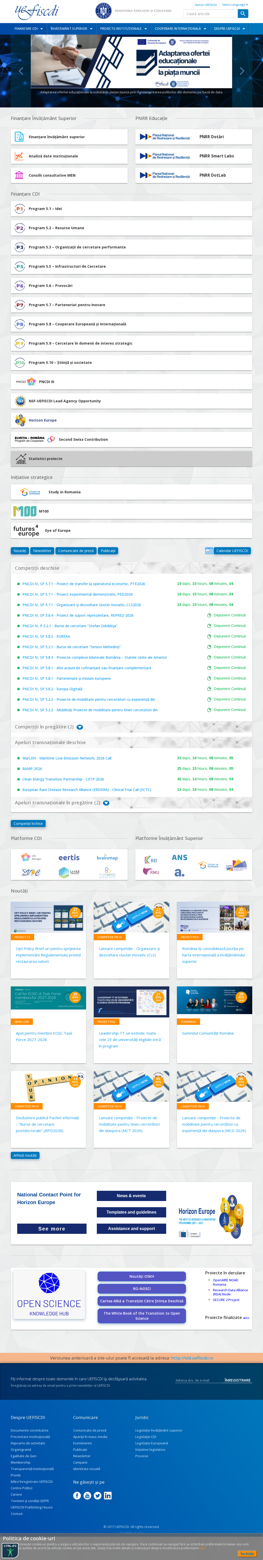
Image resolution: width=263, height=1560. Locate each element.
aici (246, 1317)
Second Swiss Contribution (83, 439)
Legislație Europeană (151, 1443)
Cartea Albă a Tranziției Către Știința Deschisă (141, 1300)
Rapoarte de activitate (28, 1443)
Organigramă (21, 1449)
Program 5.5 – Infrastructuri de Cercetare (67, 266)
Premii (16, 1475)
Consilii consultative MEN (52, 175)
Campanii (80, 1462)
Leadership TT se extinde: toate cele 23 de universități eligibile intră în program (130, 1039)
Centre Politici (21, 1488)
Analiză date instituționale (53, 156)
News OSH (22, 1022)
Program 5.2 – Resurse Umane (56, 227)
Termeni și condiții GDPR (30, 1500)
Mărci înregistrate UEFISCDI (32, 1481)
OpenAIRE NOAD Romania (225, 1282)
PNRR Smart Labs (217, 156)
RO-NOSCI (142, 1288)
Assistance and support (131, 1228)
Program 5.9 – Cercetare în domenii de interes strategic (81, 343)
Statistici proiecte (45, 458)
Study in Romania (65, 491)
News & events (131, 1196)
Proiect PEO (190, 937)
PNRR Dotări (212, 136)
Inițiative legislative (150, 1449)
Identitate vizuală (86, 1468)
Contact (17, 1513)
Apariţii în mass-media (90, 1436)
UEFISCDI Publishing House (32, 1507)
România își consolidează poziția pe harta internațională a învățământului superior (213, 955)
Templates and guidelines (131, 1212)
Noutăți (20, 550)
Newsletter (42, 550)
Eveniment (188, 1022)
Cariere (16, 1494)
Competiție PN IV (110, 937)
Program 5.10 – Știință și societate (60, 362)
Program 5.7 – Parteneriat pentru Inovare (67, 304)
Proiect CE (22, 937)
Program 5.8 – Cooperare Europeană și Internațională (77, 324)
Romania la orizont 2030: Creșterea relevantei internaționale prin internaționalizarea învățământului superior (131, 92)
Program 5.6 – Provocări (50, 285)
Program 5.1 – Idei (45, 208)
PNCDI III (46, 381)
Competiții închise (28, 823)
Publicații (108, 550)
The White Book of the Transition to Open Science (142, 1316)
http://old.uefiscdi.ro (192, 1358)
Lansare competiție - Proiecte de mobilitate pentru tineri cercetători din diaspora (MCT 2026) (129, 1124)
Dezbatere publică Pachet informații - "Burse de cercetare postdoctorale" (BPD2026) (47, 1124)
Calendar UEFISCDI (232, 550)
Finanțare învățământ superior (57, 136)
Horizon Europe (43, 420)
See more (51, 1229)
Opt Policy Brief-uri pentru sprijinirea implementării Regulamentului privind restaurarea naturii (48, 955)
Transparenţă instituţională (32, 1468)
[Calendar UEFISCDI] (209, 550)
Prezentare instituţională (30, 1436)
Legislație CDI (145, 1436)
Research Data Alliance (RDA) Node (230, 1292)
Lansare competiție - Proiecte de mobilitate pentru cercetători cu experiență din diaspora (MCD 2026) (214, 1124)
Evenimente (82, 1443)
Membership (21, 1462)
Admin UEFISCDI (206, 5)
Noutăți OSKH (141, 1276)
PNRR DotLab (213, 175)
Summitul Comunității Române (208, 1033)
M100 (44, 511)
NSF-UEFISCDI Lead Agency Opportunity (65, 400)
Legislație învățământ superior (159, 1430)
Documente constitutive (30, 1430)
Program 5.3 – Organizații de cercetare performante (77, 247)
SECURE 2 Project (226, 1299)
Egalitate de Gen (23, 1456)
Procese (141, 1456)
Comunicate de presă (76, 550)
